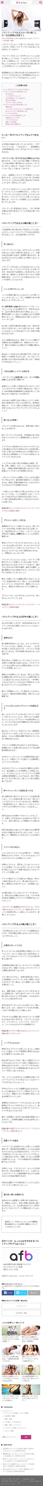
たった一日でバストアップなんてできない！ (17, 89)
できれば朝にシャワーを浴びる (15, 98)
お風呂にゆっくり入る (12, 117)
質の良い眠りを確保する (13, 124)
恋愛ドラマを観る (11, 122)
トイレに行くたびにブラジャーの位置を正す (19, 109)
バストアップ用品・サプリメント (16, 1428)
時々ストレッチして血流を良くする (17, 111)
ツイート (22, 1293)
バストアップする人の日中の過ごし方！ (15, 104)
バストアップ (21, 1306)
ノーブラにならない (12, 120)
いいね (9, 1293)
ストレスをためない (12, 113)
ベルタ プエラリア (26, 1276)
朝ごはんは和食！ (11, 100)
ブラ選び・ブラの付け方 (13, 1422)
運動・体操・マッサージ (13, 1425)
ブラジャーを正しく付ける (14, 102)
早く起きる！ (10, 94)
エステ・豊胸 (9, 1431)
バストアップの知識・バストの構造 (16, 1413)
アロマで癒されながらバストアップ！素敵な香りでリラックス (21, 909)
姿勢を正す (9, 107)
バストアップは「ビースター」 (11, 1479)
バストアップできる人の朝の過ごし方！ (15, 91)
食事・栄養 (8, 1419)
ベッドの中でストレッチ (13, 96)
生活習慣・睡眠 (8, 40)
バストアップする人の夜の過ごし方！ (14, 115)
